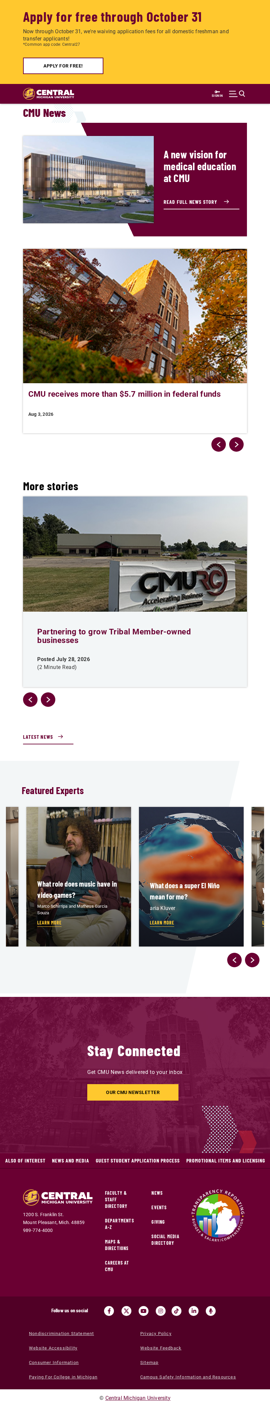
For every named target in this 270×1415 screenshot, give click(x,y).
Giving (158, 1222)
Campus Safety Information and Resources (188, 1377)
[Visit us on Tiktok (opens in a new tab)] (176, 1311)
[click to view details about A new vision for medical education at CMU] (88, 179)
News (157, 1193)
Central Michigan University (138, 1398)
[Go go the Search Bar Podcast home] (210, 1311)
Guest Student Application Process (138, 1160)
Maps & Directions (117, 1245)
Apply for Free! (63, 65)
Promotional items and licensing (225, 1160)
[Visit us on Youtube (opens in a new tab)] (143, 1311)
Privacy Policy (156, 1333)
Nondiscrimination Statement (61, 1333)
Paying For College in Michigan (63, 1377)
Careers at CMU (117, 1266)
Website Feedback (160, 1348)
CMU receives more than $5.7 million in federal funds (124, 394)
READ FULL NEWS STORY (191, 202)
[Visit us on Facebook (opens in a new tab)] (109, 1311)
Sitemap (149, 1362)
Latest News (38, 737)
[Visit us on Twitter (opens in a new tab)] (126, 1311)
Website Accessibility (53, 1348)
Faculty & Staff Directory (116, 1199)
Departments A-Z (119, 1224)
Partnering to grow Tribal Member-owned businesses (114, 636)
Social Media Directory (165, 1240)
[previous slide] (218, 444)
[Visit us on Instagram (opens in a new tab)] (160, 1311)
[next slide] (236, 444)
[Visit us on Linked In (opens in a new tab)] (193, 1311)
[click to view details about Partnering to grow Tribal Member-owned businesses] (135, 554)
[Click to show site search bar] (237, 94)
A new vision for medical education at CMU (200, 166)
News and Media (70, 1160)
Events (159, 1207)
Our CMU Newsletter (133, 1092)
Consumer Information (54, 1362)
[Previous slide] (234, 960)
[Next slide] (252, 960)
